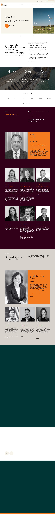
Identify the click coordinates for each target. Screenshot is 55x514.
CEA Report (14, 479)
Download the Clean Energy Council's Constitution (36, 119)
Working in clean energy (33, 4)
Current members (7, 483)
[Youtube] (29, 473)
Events (40, 4)
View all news (7, 444)
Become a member (50, 1)
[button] (11, 453)
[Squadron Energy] (51, 98)
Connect (6, 202)
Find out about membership (32, 121)
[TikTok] (30, 473)
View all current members (27, 103)
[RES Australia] (34, 98)
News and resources (51, 4)
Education (44, 4)
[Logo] (27, 469)
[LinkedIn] (26, 473)
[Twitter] (27, 473)
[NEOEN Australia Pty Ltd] (9, 98)
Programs (26, 4)
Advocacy (21, 4)
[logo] (4, 4)
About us (6, 481)
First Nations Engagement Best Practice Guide (14, 486)
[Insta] (25, 473)
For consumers (22, 482)
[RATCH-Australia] (26, 98)
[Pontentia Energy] (18, 98)
